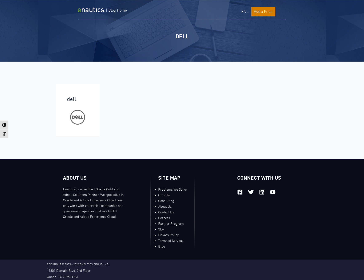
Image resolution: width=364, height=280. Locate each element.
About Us (165, 206)
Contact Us (166, 212)
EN (243, 11)
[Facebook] (240, 192)
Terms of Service (170, 240)
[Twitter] (251, 192)
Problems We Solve (172, 189)
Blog (161, 246)
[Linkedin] (262, 192)
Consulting (166, 201)
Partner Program (171, 223)
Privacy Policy (168, 235)
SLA (161, 229)
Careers (164, 218)
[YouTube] (273, 192)
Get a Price (263, 11)
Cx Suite (164, 195)
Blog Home (117, 10)
